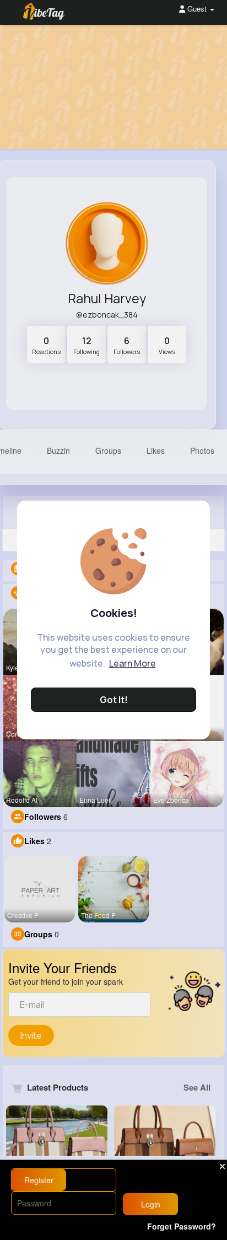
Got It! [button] (114, 700)
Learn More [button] (132, 663)
